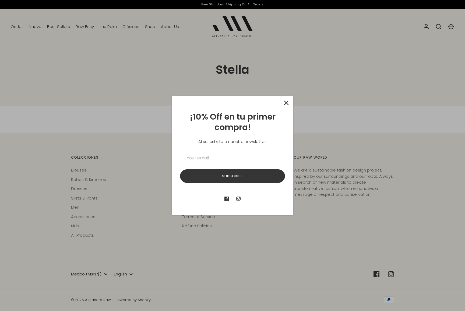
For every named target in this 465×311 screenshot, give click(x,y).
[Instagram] (238, 199)
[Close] (286, 103)
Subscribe (232, 176)
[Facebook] (226, 199)
